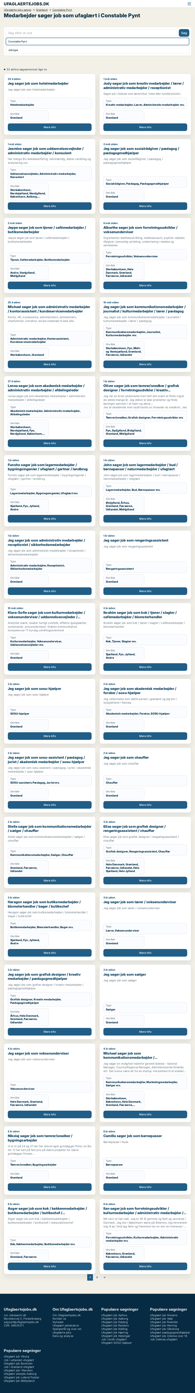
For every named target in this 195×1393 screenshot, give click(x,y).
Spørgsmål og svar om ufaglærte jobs (67, 1330)
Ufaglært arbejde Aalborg (20, 1373)
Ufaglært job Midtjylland (19, 1380)
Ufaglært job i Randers (18, 1370)
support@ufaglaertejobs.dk (21, 1322)
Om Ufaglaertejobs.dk (67, 1315)
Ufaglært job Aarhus (114, 1315)
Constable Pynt (62, 9)
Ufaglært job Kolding (114, 1328)
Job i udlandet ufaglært (19, 1360)
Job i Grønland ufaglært (19, 1366)
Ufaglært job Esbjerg (114, 1322)
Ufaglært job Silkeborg (164, 1328)
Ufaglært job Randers (115, 1325)
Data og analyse (63, 1335)
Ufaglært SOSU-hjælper (116, 1342)
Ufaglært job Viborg (16, 1356)
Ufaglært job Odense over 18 (168, 1335)
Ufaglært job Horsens (163, 1315)
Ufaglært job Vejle (161, 1318)
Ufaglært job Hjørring (114, 1332)
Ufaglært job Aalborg (114, 1318)
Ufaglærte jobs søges (17, 9)
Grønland (42, 9)
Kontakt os (59, 1318)
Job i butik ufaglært (114, 1339)
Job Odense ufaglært (163, 1339)
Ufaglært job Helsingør (115, 1335)
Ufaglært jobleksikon (66, 1325)
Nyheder (58, 1322)
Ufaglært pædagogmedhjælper (170, 1332)
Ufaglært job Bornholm (18, 1363)
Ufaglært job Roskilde (164, 1322)
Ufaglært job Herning (163, 1325)
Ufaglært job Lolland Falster (21, 1377)
